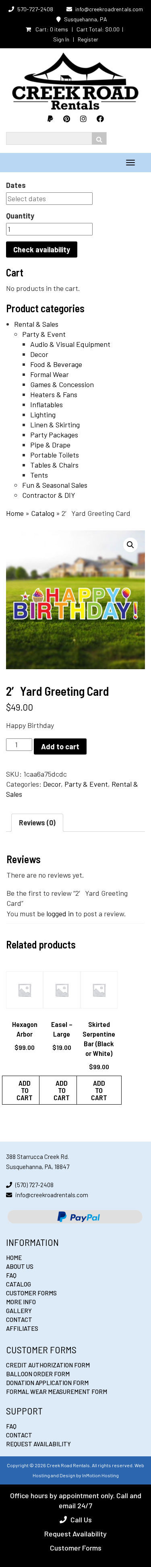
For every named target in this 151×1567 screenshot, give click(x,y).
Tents (39, 474)
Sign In (61, 39)
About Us (19, 1266)
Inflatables (46, 404)
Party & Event (44, 334)
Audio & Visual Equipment (70, 344)
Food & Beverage (56, 364)
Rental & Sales (36, 324)
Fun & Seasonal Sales (54, 484)
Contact (19, 1319)
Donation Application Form (47, 1382)
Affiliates (22, 1328)
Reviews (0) (37, 822)
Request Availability (38, 1443)
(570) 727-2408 (34, 1184)
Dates (16, 185)
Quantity (20, 215)
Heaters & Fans (53, 394)
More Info (21, 1301)
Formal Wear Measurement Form (56, 1391)
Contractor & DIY (48, 495)
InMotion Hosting (100, 1475)
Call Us (81, 1519)
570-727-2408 (35, 9)
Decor (39, 354)
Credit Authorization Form (48, 1365)
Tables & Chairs (54, 464)
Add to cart (60, 746)
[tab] (37, 823)
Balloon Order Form (38, 1373)
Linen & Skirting (55, 424)
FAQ (11, 1275)
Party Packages (54, 434)
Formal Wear (49, 374)
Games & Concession (62, 384)
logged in (60, 913)
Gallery (19, 1310)
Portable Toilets (54, 454)
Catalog (42, 513)
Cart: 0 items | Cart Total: (77, 29)
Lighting (43, 414)
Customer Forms (31, 1293)
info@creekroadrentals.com (109, 9)
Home (15, 513)
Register (88, 39)
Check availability (41, 249)
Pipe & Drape (50, 444)
